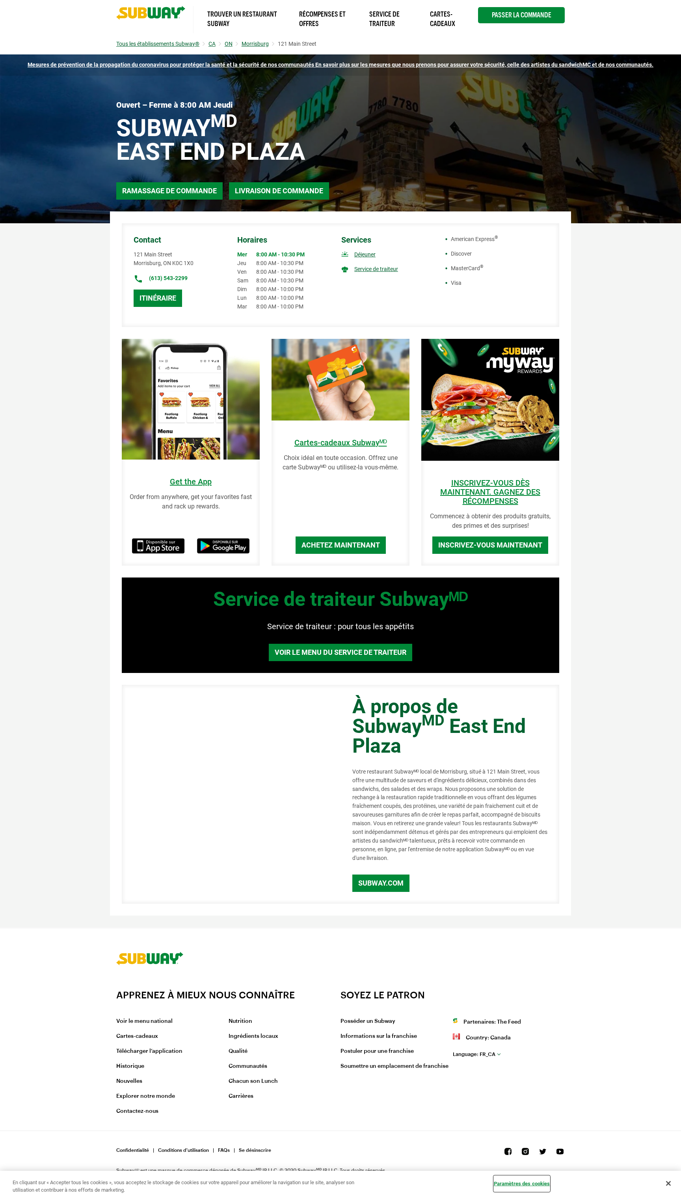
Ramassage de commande (169, 191)
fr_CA (474, 1054)
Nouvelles (129, 1081)
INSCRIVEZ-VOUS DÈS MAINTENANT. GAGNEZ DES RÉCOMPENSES (490, 492)
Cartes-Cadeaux (442, 19)
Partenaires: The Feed (492, 1022)
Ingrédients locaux (253, 1036)
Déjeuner (365, 254)
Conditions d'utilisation (183, 1150)
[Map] (228, 794)
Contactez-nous (137, 1111)
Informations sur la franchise (378, 1036)
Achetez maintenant (340, 545)
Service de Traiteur (384, 19)
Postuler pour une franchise (377, 1051)
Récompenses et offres (322, 19)
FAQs (224, 1150)
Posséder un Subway (367, 1021)
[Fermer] (668, 1183)
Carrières (241, 1096)
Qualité (238, 1051)
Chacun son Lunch (253, 1081)
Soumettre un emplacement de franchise (394, 1066)
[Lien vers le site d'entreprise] (149, 984)
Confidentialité (132, 1150)
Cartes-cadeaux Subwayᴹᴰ (340, 442)
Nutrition (240, 1021)
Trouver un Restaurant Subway (242, 19)
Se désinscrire (255, 1150)
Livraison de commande (279, 191)
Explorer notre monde (145, 1096)
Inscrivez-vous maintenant (490, 545)
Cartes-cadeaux (137, 1036)
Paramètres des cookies (522, 1184)
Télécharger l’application (149, 1051)
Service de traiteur (376, 269)
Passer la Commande (521, 15)
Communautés (248, 1066)
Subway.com (381, 883)
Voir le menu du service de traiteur (340, 652)
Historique (130, 1066)
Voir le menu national (144, 1021)
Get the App (191, 481)
